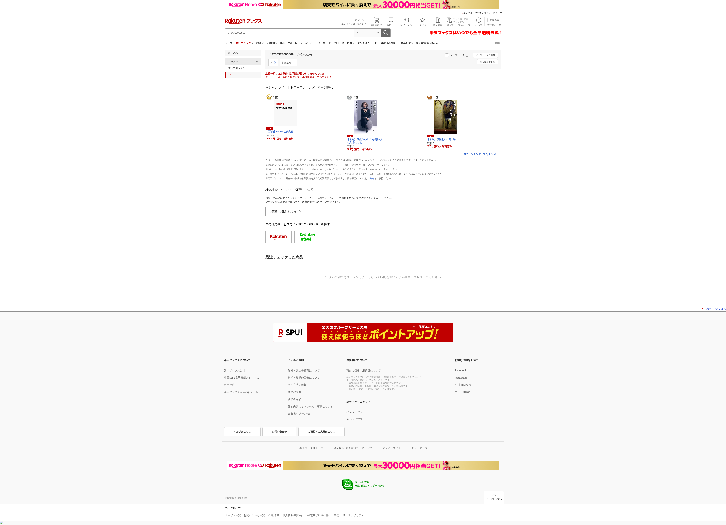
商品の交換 (294, 392)
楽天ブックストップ (311, 448)
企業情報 (273, 515)
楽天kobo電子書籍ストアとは (241, 377)
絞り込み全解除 (487, 62)
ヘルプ (478, 25)
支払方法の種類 (297, 384)
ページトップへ (494, 499)
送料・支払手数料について (304, 370)
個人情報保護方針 (293, 515)
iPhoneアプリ (354, 412)
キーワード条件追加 (485, 55)
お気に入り (423, 25)
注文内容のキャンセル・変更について (310, 406)
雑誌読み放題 (388, 43)
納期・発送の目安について (304, 377)
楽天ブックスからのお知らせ (241, 392)
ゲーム (309, 43)
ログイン (359, 20)
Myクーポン (406, 25)
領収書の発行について (301, 413)
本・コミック (243, 43)
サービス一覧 (494, 24)
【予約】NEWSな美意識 (279, 131)
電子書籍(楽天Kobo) (427, 43)
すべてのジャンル (238, 68)
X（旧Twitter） (463, 384)
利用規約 (229, 384)
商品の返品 (294, 399)
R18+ (498, 43)
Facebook (461, 370)
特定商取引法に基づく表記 (323, 515)
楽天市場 (494, 20)
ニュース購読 (463, 392)
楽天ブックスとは (234, 370)
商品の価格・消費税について (363, 370)
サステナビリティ (353, 515)
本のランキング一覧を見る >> (480, 154)
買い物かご (376, 25)
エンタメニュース (367, 43)
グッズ (321, 43)
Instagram (461, 377)
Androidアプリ (355, 419)
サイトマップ (419, 448)
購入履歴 (437, 25)
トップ (228, 43)
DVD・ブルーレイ (290, 43)
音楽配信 (406, 43)
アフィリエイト (391, 448)
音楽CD (270, 43)
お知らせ (391, 25)
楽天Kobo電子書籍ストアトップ (353, 448)
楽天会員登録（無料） (352, 24)
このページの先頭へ (715, 308)
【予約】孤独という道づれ (441, 139)
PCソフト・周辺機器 (340, 43)
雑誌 (258, 43)
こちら (371, 178)
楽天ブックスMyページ (458, 25)
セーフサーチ (457, 55)
